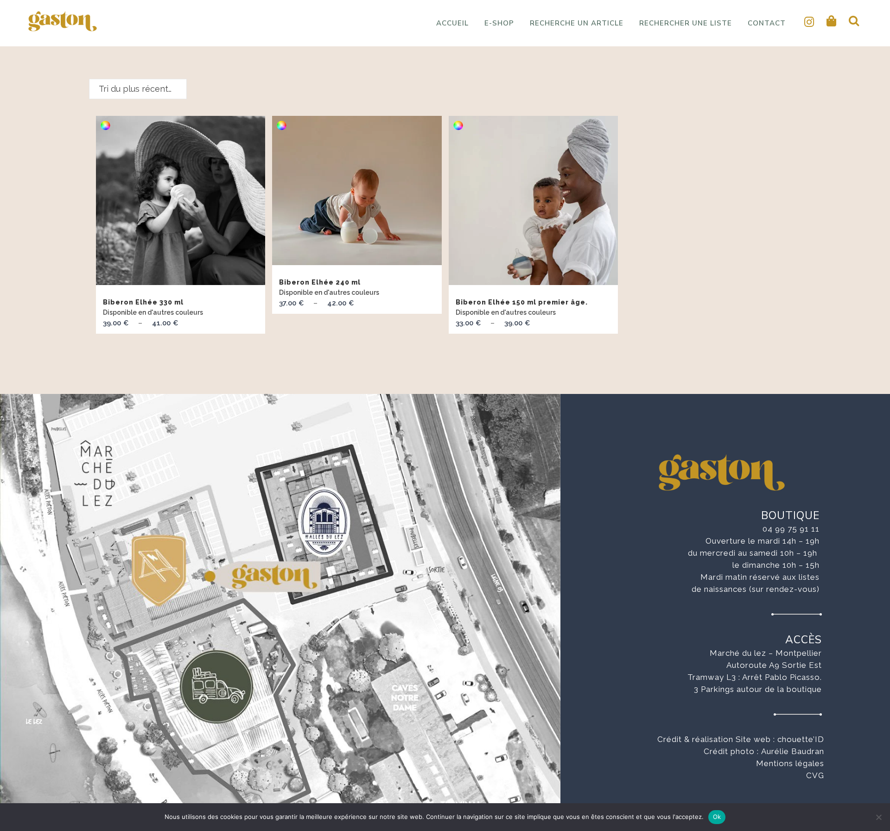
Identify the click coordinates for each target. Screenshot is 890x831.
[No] (878, 817)
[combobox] (138, 89)
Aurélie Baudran (792, 751)
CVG (815, 775)
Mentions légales (790, 763)
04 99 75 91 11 (791, 528)
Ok (717, 816)
